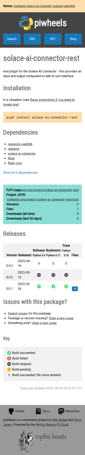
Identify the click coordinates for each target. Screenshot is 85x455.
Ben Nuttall (60, 420)
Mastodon (72, 411)
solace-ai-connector (22, 153)
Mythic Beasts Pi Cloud (52, 425)
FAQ (32, 39)
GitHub (20, 411)
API (52, 39)
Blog (73, 39)
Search (12, 39)
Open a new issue (61, 318)
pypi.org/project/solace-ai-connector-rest (50, 190)
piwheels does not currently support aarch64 (44, 6)
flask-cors (15, 163)
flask (11, 158)
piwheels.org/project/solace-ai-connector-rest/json (43, 199)
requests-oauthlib (20, 144)
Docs (46, 411)
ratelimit (13, 149)
